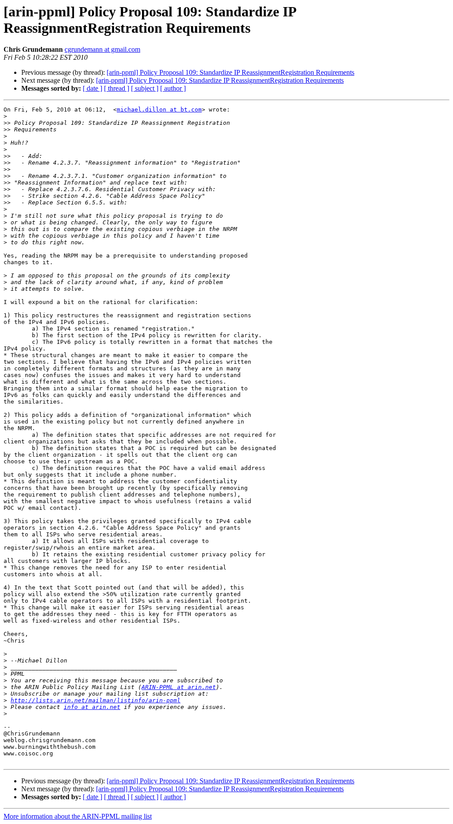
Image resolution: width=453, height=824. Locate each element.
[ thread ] (116, 88)
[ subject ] (144, 88)
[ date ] (92, 88)
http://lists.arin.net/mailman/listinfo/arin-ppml (95, 700)
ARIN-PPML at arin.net (179, 687)
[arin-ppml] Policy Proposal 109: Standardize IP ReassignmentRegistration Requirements (230, 72)
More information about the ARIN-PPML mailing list (78, 816)
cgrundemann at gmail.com (102, 49)
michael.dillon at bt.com (159, 109)
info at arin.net (92, 707)
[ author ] (173, 88)
